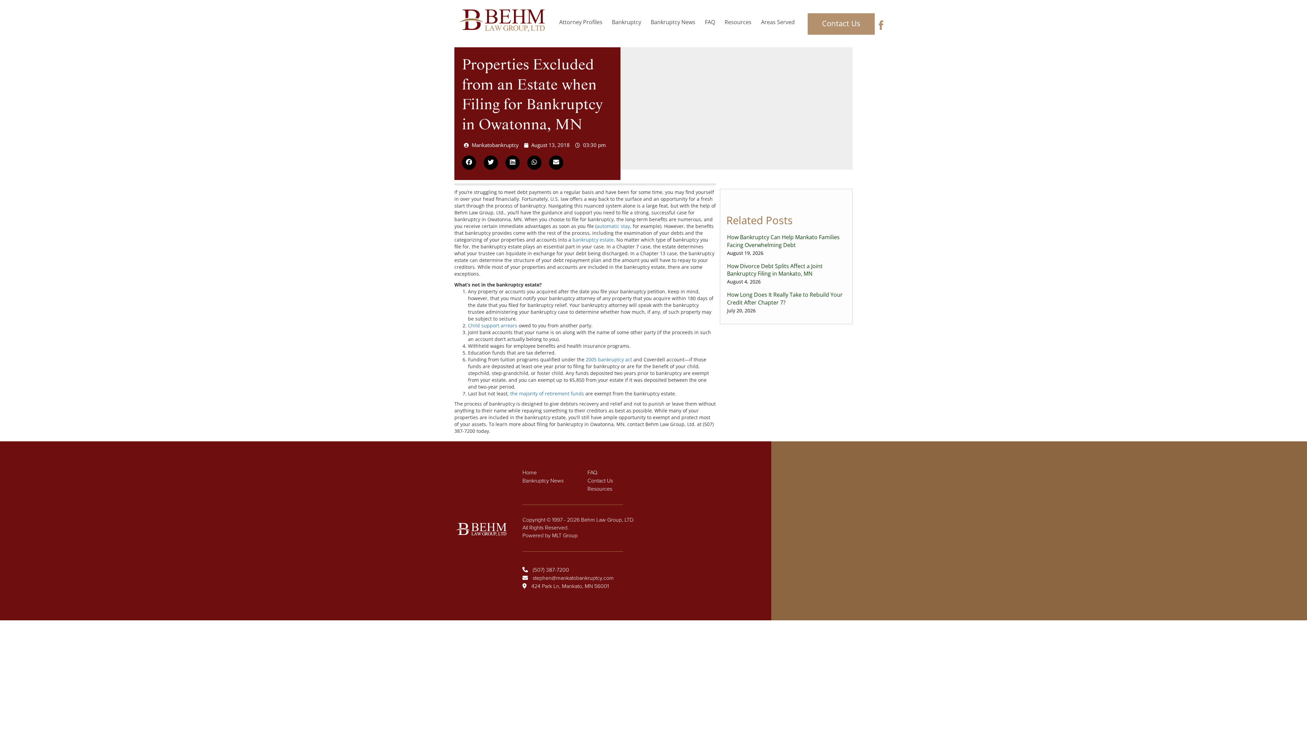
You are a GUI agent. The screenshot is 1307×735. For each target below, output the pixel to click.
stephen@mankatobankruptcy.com (573, 578)
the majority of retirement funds (547, 393)
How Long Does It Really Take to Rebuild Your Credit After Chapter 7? (785, 302)
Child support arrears (492, 325)
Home (529, 472)
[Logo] (504, 21)
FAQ (710, 22)
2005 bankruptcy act (609, 359)
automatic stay (613, 226)
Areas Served (778, 22)
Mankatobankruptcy (495, 145)
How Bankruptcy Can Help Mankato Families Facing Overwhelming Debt (783, 244)
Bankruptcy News (673, 22)
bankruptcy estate (593, 239)
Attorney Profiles (580, 22)
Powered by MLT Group (550, 535)
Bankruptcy (626, 22)
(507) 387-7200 (551, 570)
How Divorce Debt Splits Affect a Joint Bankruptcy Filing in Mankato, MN (775, 273)
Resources (738, 22)
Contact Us (841, 23)
